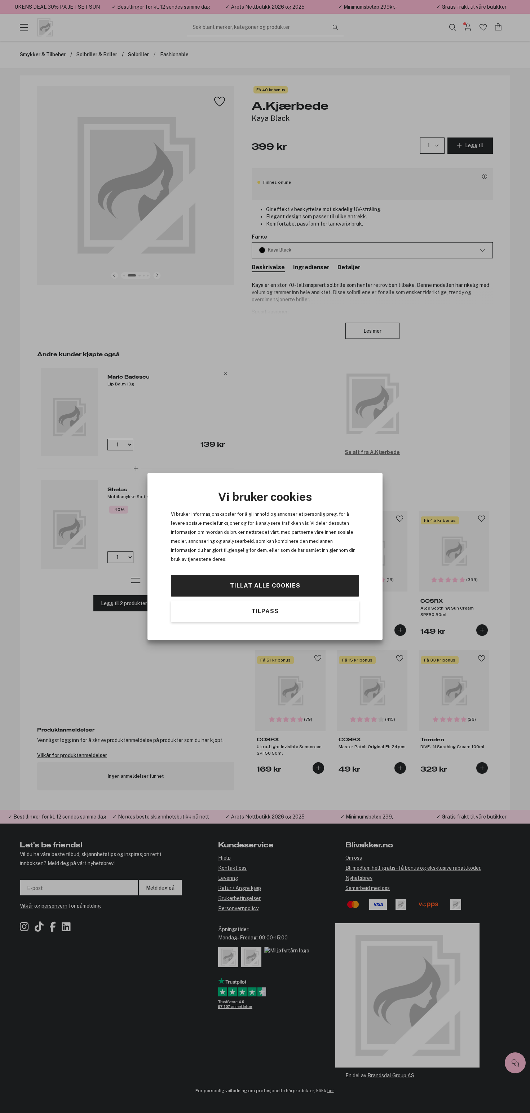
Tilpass (265, 611)
